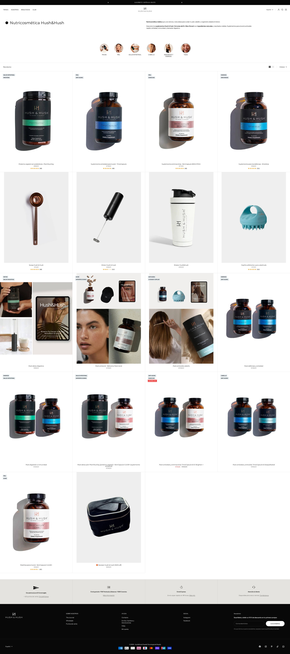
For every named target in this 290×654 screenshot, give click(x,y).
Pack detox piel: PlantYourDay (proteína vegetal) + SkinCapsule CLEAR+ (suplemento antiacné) (108, 465)
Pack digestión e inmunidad (36, 464)
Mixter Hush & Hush (108, 265)
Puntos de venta (71, 624)
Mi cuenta (125, 629)
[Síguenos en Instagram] (266, 646)
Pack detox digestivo (36, 366)
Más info (192, 595)
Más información (109, 595)
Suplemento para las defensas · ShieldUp (254, 164)
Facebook (186, 621)
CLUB (34, 10)
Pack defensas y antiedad (253, 366)
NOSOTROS (14, 10)
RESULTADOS (25, 10)
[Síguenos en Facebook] (260, 646)
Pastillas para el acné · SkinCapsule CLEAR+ (36, 565)
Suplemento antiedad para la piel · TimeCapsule (109, 164)
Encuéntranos (44, 596)
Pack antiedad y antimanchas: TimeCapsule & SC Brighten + (181, 464)
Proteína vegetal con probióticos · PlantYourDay (36, 164)
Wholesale (69, 621)
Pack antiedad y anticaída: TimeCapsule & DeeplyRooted (254, 464)
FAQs (123, 626)
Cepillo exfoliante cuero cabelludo (253, 265)
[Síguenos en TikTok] (277, 646)
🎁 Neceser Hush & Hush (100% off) (108, 565)
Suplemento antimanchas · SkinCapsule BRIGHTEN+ (181, 164)
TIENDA (5, 10)
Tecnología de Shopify (154, 644)
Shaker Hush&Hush (181, 265)
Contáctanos (264, 595)
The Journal (70, 617)
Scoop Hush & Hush (36, 265)
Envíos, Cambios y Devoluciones (128, 622)
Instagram (186, 617)
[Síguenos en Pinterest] (272, 646)
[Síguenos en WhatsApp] (283, 646)
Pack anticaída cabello (181, 366)
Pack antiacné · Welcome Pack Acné (108, 366)
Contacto (125, 617)
